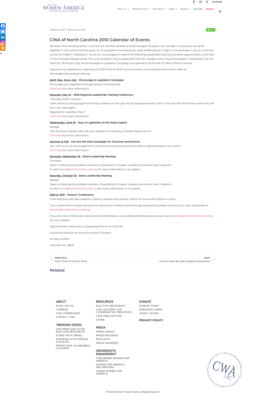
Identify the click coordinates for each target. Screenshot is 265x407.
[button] (220, 11)
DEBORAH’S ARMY (150, 309)
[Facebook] (3, 26)
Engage (183, 9)
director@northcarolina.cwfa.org (70, 209)
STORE (100, 320)
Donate (209, 9)
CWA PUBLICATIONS (109, 316)
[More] (3, 48)
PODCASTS (103, 339)
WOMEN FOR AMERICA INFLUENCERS (110, 366)
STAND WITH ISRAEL (69, 335)
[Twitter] (3, 31)
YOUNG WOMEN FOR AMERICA (109, 372)
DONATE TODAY (149, 306)
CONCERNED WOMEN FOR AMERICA (112, 359)
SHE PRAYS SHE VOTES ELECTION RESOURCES (70, 330)
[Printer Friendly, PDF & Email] (210, 30)
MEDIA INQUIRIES (107, 343)
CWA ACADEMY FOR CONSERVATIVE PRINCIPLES (114, 311)
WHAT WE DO (64, 306)
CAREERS (62, 309)
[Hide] (1, 53)
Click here (56, 88)
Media (171, 9)
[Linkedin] (3, 37)
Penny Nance (105, 331)
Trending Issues (139, 9)
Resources (158, 9)
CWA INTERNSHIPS (68, 313)
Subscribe (198, 9)
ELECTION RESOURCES (110, 306)
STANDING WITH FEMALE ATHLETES (72, 340)
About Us (121, 9)
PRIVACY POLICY (151, 320)
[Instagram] (3, 42)
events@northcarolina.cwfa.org (78, 169)
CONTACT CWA (65, 317)
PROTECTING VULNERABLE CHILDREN (73, 347)
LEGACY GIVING (149, 313)
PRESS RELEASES (107, 335)
